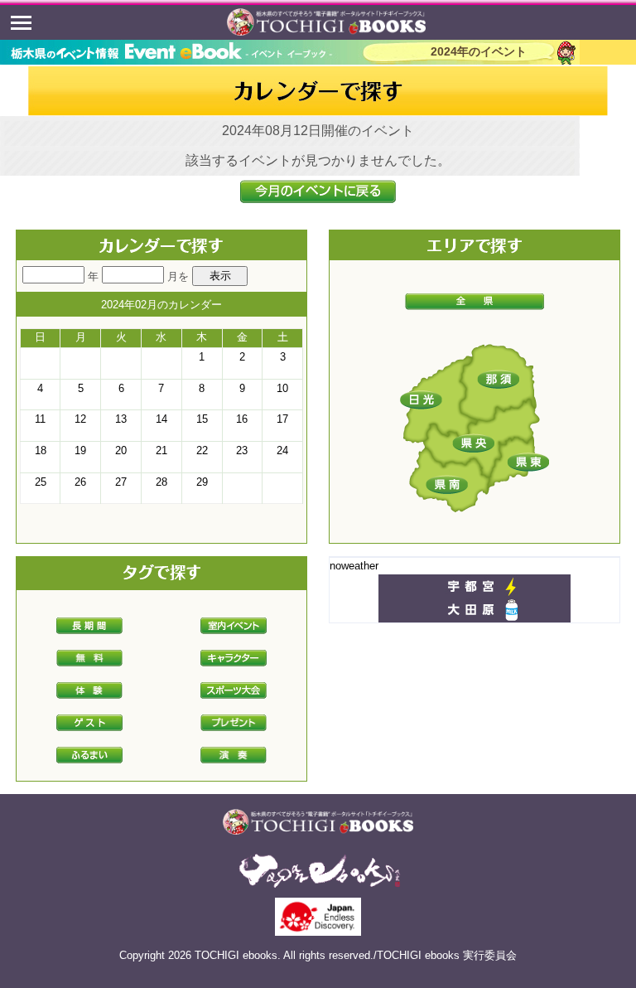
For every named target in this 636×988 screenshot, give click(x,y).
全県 (474, 301)
